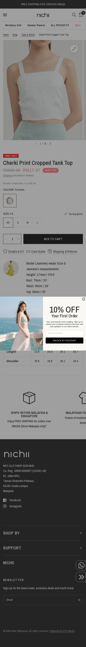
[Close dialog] (83, 299)
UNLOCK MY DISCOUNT (64, 340)
